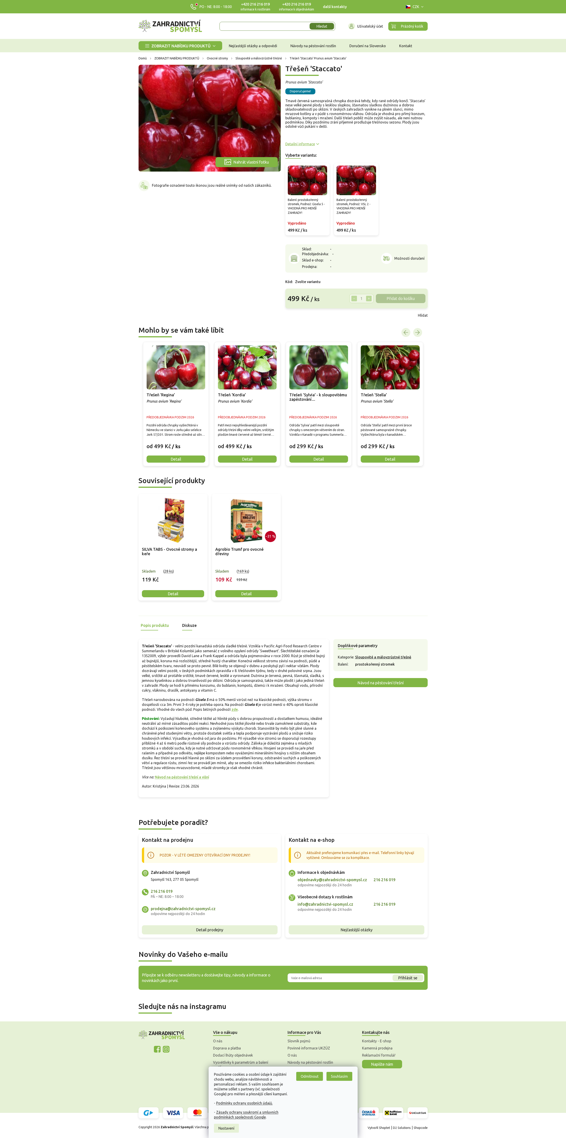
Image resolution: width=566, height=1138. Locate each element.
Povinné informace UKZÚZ (309, 1048)
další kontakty (335, 7)
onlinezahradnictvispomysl (157, 1049)
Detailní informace (300, 144)
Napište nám (382, 1064)
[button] (176, 443)
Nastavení (226, 1128)
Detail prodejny (209, 929)
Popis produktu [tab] (155, 625)
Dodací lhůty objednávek (233, 1055)
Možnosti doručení (409, 258)
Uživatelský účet (370, 26)
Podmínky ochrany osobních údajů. (244, 1103)
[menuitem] (180, 45)
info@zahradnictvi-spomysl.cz (325, 904)
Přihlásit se (407, 978)
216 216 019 (162, 891)
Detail (173, 593)
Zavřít (295, 315)
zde (235, 709)
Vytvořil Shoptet (379, 1128)
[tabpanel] (173, 547)
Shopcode (421, 1128)
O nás (217, 1041)
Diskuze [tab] (189, 625)
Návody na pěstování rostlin (310, 1062)
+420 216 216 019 (255, 4)
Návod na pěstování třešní (380, 682)
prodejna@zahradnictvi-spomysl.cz (183, 908)
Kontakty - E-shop (376, 1041)
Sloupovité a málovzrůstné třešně (383, 657)
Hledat (321, 26)
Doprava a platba (227, 1048)
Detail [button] (176, 459)
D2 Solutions (402, 1128)
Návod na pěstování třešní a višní (182, 777)
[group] (176, 404)
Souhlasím (339, 1076)
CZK (416, 7)
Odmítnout (309, 1076)
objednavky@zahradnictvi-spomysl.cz (332, 879)
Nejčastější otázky (356, 929)
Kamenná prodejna (377, 1048)
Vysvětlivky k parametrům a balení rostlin (240, 1064)
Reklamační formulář (378, 1055)
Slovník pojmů (299, 1041)
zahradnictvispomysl (166, 1049)
